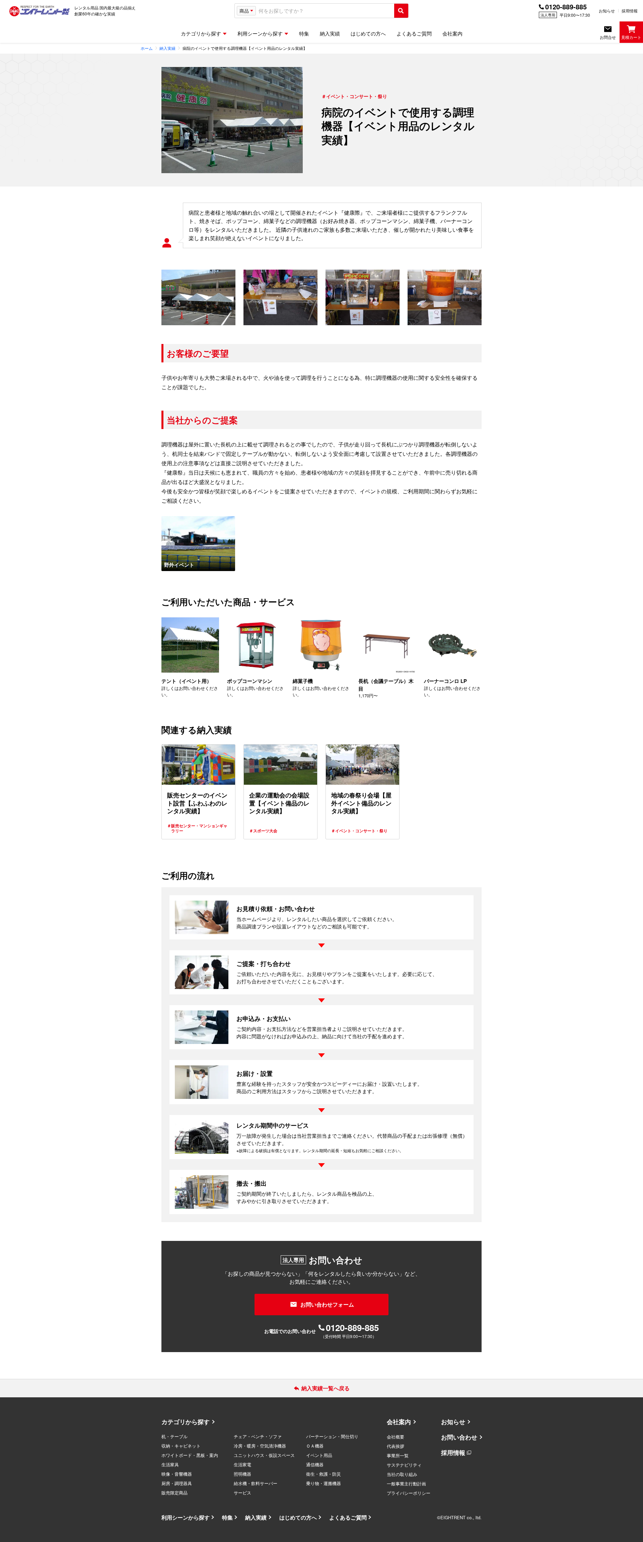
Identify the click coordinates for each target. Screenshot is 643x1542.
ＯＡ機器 (315, 1446)
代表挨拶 (395, 1446)
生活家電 (242, 1464)
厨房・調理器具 (176, 1483)
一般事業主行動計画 (406, 1483)
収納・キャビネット (181, 1446)
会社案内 (399, 1421)
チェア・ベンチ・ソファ (258, 1436)
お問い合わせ (459, 1437)
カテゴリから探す (185, 1421)
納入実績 (256, 1517)
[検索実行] (401, 11)
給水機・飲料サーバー (255, 1483)
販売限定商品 (174, 1492)
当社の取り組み (402, 1474)
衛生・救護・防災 (323, 1474)
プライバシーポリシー (408, 1493)
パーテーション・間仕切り (332, 1436)
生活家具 (170, 1464)
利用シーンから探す (185, 1517)
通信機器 (315, 1464)
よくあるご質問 (348, 1517)
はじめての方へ (298, 1517)
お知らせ (607, 10)
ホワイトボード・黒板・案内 (189, 1455)
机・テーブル (174, 1436)
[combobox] (325, 10)
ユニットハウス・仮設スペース (264, 1455)
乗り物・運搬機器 (323, 1483)
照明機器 (242, 1474)
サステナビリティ (404, 1465)
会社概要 (395, 1436)
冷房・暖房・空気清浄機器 (260, 1446)
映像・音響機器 (176, 1474)
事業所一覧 (398, 1455)
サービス (242, 1492)
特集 (227, 1517)
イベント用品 (319, 1455)
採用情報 (630, 10)
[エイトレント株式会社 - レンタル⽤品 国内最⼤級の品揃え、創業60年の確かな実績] (39, 11)
